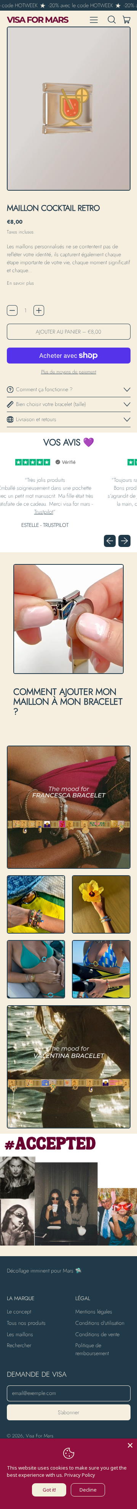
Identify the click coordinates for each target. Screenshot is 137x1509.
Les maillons (20, 1334)
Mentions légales (93, 1311)
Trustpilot (25, 512)
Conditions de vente (97, 1334)
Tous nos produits (26, 1323)
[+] (38, 310)
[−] (12, 310)
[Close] (130, 1445)
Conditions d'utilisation (99, 1323)
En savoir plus (20, 283)
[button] (111, 19)
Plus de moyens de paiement (68, 371)
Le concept (19, 1311)
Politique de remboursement (92, 1349)
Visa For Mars (39, 1435)
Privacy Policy (79, 1474)
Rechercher (19, 1345)
